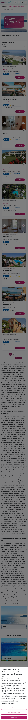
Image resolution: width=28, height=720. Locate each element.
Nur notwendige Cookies (14, 712)
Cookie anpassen (14, 707)
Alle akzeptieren (14, 717)
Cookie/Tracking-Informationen (7, 703)
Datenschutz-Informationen (7, 701)
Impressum (15, 701)
